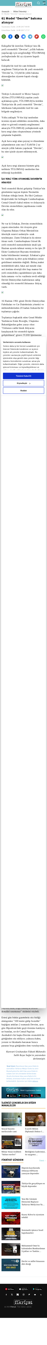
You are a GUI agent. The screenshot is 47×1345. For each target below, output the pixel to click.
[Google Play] (23, 1122)
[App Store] (11, 1122)
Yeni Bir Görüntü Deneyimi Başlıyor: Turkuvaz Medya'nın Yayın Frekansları (33, 1229)
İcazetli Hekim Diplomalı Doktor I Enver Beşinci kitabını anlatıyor (35, 1157)
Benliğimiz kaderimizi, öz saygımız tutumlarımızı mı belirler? (35, 1180)
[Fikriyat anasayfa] (12, 1117)
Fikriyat (13, 1334)
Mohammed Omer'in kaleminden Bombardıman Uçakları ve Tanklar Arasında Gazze (33, 1275)
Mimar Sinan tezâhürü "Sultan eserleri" (11, 1180)
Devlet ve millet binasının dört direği (33, 1290)
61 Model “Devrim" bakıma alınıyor (17, 14)
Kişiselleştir (22, 383)
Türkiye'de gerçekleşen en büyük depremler (32, 1212)
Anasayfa (6, 11)
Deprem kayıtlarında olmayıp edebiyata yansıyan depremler (31, 1198)
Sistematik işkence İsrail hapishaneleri (32, 1258)
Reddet (23, 390)
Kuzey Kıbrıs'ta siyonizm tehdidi (32, 1243)
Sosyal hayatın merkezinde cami (9, 1157)
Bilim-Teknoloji (20, 11)
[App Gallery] (35, 1122)
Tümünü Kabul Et (23, 376)
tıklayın (9, 1108)
